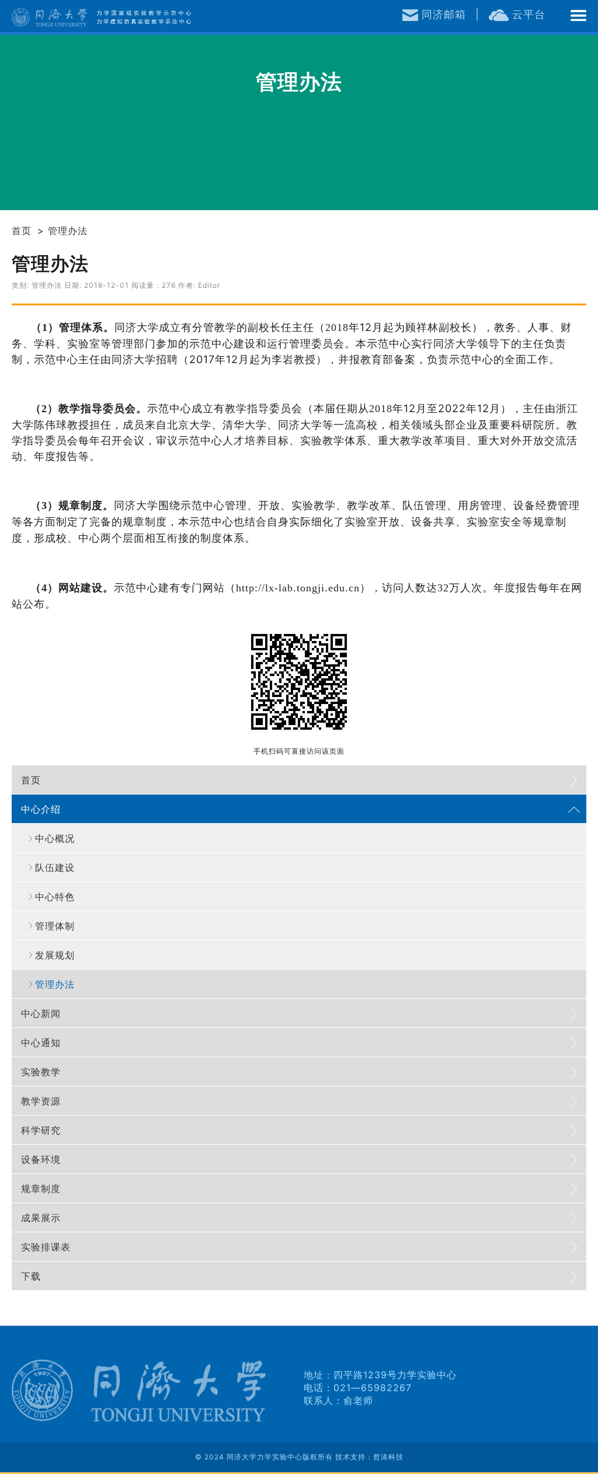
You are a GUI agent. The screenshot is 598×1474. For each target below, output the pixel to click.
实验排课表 (46, 1247)
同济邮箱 (442, 14)
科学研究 (41, 1130)
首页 (22, 230)
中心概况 (55, 838)
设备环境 (41, 1159)
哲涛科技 (388, 1456)
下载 (31, 1276)
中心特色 (55, 896)
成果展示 (41, 1218)
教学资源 (41, 1101)
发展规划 (55, 955)
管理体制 (55, 926)
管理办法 (68, 230)
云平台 (527, 14)
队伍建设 (55, 867)
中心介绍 (41, 809)
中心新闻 (41, 1013)
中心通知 (41, 1042)
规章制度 (41, 1188)
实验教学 (41, 1072)
